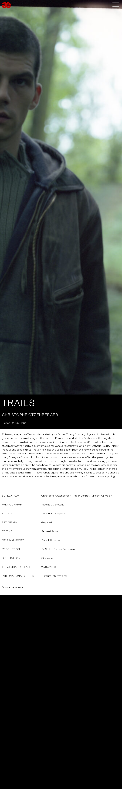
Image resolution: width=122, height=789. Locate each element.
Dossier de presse (12, 587)
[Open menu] (115, 5)
